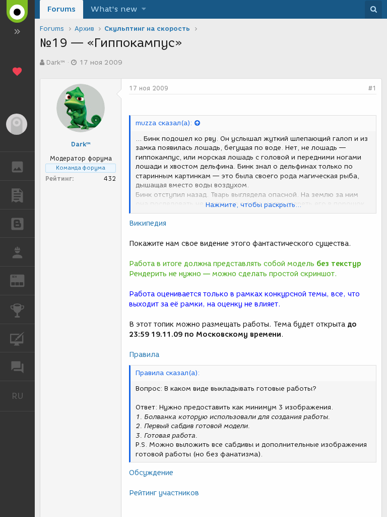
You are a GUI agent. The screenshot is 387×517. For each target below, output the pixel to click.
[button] (144, 9)
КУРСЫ (17, 338)
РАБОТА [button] (17, 252)
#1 (372, 88)
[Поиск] (373, 10)
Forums (61, 9)
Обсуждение (151, 473)
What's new (114, 9)
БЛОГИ (17, 224)
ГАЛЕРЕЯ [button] (17, 166)
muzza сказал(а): (164, 123)
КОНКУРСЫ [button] (17, 309)
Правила (144, 354)
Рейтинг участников (164, 493)
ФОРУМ (17, 366)
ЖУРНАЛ (23, 280)
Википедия (147, 223)
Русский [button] (23, 396)
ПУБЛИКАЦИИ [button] (17, 195)
